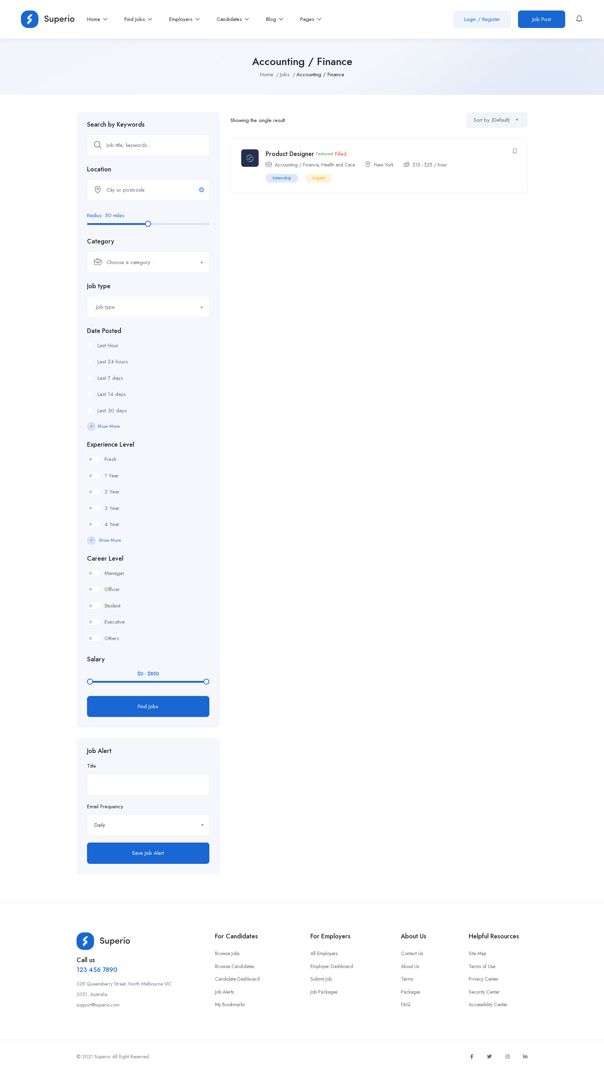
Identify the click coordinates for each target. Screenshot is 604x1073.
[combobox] (148, 261)
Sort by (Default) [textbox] (492, 120)
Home (94, 19)
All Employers (324, 953)
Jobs (285, 74)
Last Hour (108, 345)
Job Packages (323, 991)
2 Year (112, 492)
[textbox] (143, 262)
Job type (98, 286)
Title (91, 766)
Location (99, 169)
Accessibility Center (488, 1004)
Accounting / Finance (296, 164)
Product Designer (290, 153)
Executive (115, 622)
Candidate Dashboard (237, 978)
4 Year (112, 524)
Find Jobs (135, 19)
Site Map (477, 953)
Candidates (230, 19)
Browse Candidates (234, 966)
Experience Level (110, 444)
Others (112, 638)
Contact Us (412, 953)
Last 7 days (110, 378)
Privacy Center (483, 978)
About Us (410, 966)
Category (100, 241)
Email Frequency (105, 806)
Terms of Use (482, 966)
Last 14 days (112, 394)
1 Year (112, 475)
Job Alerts (224, 991)
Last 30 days (112, 410)
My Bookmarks (230, 1004)
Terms (407, 978)
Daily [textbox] (99, 825)
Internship (282, 178)
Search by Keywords (116, 124)
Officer (112, 589)
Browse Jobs (227, 953)
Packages (410, 991)
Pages (308, 19)
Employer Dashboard (331, 966)
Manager (114, 573)
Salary (96, 659)
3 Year (112, 508)
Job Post (541, 19)
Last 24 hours (113, 361)
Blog (272, 19)
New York (384, 164)
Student (112, 606)
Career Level (105, 558)
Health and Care (338, 164)
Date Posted (104, 331)
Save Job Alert (148, 853)
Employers (181, 19)
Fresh (110, 459)
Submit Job (321, 978)
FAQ (405, 1004)
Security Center (484, 991)
